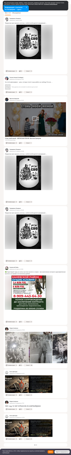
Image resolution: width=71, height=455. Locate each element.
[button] (11, 71)
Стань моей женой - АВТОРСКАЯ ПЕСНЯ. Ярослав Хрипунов (23, 138)
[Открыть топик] (35, 23)
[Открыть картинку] (16, 347)
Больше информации (50, 4)
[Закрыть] (26, 7)
